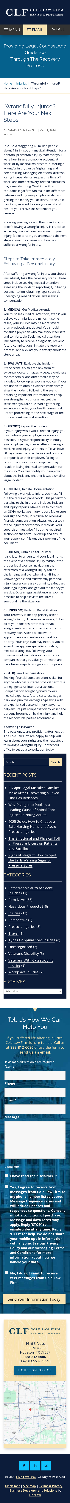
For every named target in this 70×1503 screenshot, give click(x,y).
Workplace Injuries (23, 972)
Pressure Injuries (21, 926)
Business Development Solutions (33, 1490)
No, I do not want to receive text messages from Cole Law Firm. (35, 1278)
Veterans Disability (23, 953)
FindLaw (35, 1495)
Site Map (29, 1486)
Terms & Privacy (51, 1486)
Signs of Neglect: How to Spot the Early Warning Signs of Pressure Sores (32, 860)
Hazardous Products (24, 906)
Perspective (17, 920)
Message (11, 1117)
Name (9, 1066)
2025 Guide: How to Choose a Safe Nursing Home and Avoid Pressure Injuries (32, 826)
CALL (60, 28)
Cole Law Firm (28, 130)
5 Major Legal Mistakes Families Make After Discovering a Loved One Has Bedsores (34, 793)
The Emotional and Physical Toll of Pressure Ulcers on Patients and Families (34, 843)
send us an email (34, 1052)
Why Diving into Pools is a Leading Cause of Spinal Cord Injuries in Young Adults (31, 809)
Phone (9, 1083)
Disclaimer (11, 1167)
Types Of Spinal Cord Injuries (31, 940)
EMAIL (37, 29)
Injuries (8, 134)
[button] (11, 29)
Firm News (17, 899)
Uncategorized (20, 947)
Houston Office (35, 1370)
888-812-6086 (21, 1047)
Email (10, 1100)
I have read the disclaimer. (33, 1176)
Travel (13, 933)
